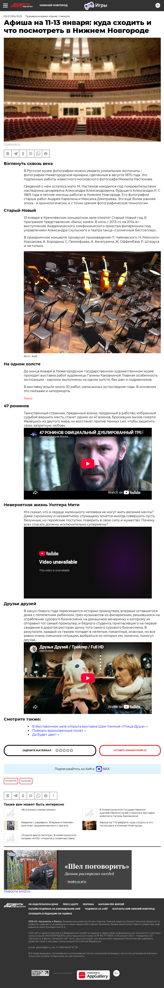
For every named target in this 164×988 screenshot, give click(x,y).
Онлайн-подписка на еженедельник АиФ (54, 909)
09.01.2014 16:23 (13, 16)
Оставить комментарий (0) (130, 750)
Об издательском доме (43, 904)
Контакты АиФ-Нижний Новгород (133, 909)
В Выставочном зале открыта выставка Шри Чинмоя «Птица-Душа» (88, 726)
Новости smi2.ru (17, 891)
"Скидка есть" (12, 144)
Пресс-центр (70, 904)
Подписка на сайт (96, 909)
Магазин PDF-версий (111, 904)
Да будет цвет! (44, 735)
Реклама (88, 904)
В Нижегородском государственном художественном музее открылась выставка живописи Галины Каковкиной (127, 812)
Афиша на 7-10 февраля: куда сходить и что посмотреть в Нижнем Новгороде (126, 824)
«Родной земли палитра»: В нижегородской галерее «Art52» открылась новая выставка (48, 837)
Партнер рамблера (62, 973)
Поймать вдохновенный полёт (57, 731)
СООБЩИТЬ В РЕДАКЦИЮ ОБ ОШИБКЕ (50, 913)
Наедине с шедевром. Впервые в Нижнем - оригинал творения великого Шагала (47, 824)
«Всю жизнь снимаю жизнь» (38, 809)
